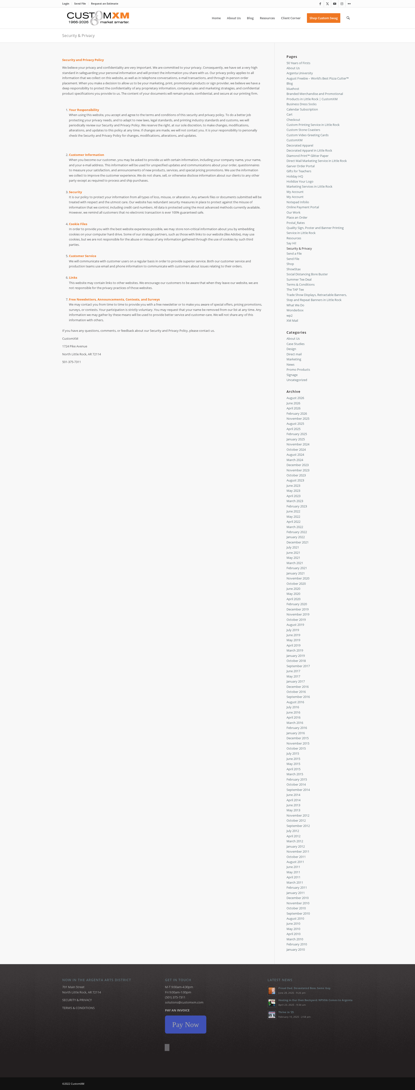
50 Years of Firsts (298, 63)
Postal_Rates (296, 223)
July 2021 (293, 547)
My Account (295, 192)
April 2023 (293, 496)
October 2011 (296, 857)
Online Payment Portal (303, 207)
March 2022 (295, 527)
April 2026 (293, 408)
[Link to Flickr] (349, 3)
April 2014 (293, 800)
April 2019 (293, 645)
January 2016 (296, 733)
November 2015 (298, 743)
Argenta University (300, 73)
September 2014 (298, 790)
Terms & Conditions (301, 284)
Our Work (293, 212)
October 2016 (296, 692)
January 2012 (296, 846)
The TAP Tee (295, 289)
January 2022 (296, 537)
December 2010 (298, 898)
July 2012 (293, 831)
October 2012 (296, 820)
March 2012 (295, 841)
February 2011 (297, 887)
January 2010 (296, 949)
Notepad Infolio (298, 202)
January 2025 (296, 439)
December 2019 (298, 609)
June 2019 (293, 635)
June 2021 (293, 552)
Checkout (293, 119)
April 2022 (293, 521)
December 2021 (298, 542)
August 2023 (295, 480)
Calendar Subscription (302, 109)
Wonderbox (295, 310)
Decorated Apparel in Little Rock (309, 150)
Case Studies (296, 344)
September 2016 (298, 697)
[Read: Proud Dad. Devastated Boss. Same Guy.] (272, 990)
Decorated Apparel (300, 145)
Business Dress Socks (302, 104)
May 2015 (293, 764)
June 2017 (293, 671)
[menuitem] (67, 3)
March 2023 (295, 501)
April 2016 (293, 717)
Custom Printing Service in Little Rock (313, 125)
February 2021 (297, 568)
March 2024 (295, 460)
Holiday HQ (295, 176)
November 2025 (298, 418)
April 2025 (293, 429)
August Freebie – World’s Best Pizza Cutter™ (318, 78)
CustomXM (295, 140)
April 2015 (293, 769)
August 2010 (295, 918)
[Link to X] (327, 3)
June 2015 (293, 759)
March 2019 (295, 650)
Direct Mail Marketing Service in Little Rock (317, 161)
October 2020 (296, 583)
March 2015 (295, 774)
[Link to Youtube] (334, 3)
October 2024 (296, 449)
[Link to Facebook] (320, 3)
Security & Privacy (78, 35)
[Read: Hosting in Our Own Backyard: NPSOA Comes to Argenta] (272, 1002)
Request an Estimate (104, 3)
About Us (293, 68)
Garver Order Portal (301, 166)
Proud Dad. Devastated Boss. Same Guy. (304, 988)
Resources (294, 238)
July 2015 (293, 753)
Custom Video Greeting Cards (308, 135)
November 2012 (298, 815)
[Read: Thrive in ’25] (272, 1014)
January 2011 (296, 893)
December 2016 (298, 686)
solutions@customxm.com (184, 1002)
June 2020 (293, 588)
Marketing (294, 359)
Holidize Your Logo (300, 181)
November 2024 (298, 444)
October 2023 (296, 475)
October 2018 (296, 661)
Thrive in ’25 (286, 1012)
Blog (290, 83)
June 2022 (293, 511)
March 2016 (295, 723)
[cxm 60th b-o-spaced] (98, 18)
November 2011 (298, 851)
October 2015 (296, 748)
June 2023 (293, 485)
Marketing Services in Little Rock (309, 186)
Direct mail (294, 354)
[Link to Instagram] (341, 3)
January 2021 (296, 573)
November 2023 (298, 470)
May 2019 (293, 640)
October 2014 (296, 784)
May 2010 (293, 929)
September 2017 (298, 666)
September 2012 (298, 826)
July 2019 (293, 630)
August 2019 (295, 624)
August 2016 (295, 702)
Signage (292, 375)
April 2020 (293, 599)
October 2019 (296, 619)
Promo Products (298, 369)
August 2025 (295, 423)
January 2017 (296, 681)
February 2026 (297, 413)
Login (65, 3)
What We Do (295, 305)
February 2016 (297, 728)
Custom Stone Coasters (303, 130)
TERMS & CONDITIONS (78, 1008)
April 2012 (293, 836)
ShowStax (294, 269)
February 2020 (297, 604)
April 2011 (293, 877)
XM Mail (292, 320)
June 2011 (293, 867)
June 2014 (293, 795)
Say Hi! (291, 243)
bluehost (293, 88)
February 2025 (297, 434)
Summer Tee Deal (299, 279)
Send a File (294, 253)
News (290, 364)
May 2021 (293, 557)
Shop (290, 264)
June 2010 (293, 923)
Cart (290, 114)
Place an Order (297, 217)
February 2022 (297, 532)
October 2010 (296, 908)
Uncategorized (297, 380)
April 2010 (293, 934)
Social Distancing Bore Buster (307, 274)
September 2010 (298, 913)
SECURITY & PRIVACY (77, 1000)
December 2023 (298, 465)
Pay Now (185, 1024)
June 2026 (293, 403)
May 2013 (293, 810)
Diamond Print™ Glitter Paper (308, 156)
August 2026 (295, 398)
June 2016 (293, 712)
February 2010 (297, 944)
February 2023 (297, 506)
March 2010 (295, 939)
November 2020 (298, 578)
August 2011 (295, 862)
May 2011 (293, 872)
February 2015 (297, 779)
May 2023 (293, 490)
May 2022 (293, 516)
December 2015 (298, 738)
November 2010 (298, 903)
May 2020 (293, 593)
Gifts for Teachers (299, 171)
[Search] (348, 18)
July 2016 (293, 707)
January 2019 (296, 655)
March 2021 (295, 563)
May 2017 (293, 676)
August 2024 (295, 454)
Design (291, 349)
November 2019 (298, 614)
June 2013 (293, 805)
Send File (80, 3)
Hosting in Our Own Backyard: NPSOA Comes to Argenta (315, 1000)
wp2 (290, 315)
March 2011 (295, 882)
